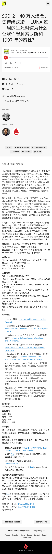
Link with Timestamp (15, 96)
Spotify (27, 152)
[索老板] (16, 132)
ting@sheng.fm (11, 463)
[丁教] (6, 117)
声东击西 (26, 447)
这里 (8, 493)
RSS (10, 147)
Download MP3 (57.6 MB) (16, 101)
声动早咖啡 (36, 447)
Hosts (22, 535)
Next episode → (42, 522)
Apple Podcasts (23, 147)
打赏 (32, 467)
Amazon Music (40, 147)
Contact (37, 535)
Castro (16, 152)
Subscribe (27, 537)
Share (39, 152)
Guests (29, 535)
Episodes (15, 535)
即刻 (12, 454)
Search (44, 535)
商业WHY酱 (28, 450)
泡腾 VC (17, 450)
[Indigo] (6, 132)
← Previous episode (12, 522)
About (7, 535)
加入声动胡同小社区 (26, 504)
